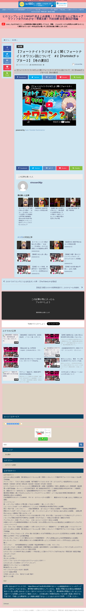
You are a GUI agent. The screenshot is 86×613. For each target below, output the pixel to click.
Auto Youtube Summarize (35, 130)
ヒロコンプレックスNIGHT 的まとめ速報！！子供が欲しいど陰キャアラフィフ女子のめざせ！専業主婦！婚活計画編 (42, 551)
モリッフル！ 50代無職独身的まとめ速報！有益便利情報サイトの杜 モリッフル (32, 544)
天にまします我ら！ (10, 558)
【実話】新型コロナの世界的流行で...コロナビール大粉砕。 (58, 287)
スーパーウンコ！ (9, 502)
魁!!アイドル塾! (9, 576)
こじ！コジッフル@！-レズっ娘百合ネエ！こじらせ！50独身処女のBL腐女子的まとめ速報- (34, 506)
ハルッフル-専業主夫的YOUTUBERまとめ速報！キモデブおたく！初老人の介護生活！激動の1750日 (37, 517)
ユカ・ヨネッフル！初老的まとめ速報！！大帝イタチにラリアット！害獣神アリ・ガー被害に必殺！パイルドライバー (42, 526)
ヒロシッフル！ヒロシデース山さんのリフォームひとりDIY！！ (25, 560)
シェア (7, 49)
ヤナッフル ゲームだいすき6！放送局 (16, 569)
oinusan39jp (78, 64)
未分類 (20, 46)
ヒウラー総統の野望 (10, 572)
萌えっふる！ (8, 556)
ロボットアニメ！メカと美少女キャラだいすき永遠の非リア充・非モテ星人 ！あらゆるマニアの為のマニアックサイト (43, 515)
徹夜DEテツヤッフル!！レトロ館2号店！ (17, 565)
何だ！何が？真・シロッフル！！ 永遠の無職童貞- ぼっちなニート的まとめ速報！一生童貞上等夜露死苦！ (41, 508)
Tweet (7, 56)
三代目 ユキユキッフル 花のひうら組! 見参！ (19, 574)
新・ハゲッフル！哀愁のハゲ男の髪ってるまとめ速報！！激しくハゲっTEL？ (29, 504)
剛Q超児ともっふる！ (11, 567)
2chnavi (6, 603)
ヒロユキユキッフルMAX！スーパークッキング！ (20, 563)
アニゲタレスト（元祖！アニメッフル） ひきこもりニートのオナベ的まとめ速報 (31, 520)
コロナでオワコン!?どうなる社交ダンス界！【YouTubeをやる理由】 (31, 281)
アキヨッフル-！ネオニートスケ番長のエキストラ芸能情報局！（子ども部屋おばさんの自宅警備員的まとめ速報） (41, 538)
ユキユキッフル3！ (10, 554)
